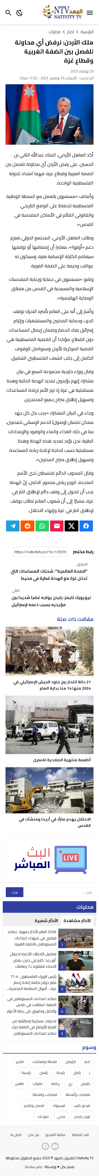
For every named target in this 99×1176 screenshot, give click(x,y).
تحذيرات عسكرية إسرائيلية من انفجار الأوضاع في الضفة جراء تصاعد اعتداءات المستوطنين (34, 1027)
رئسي (77, 1072)
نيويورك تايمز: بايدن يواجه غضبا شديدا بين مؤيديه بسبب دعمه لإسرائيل (51, 597)
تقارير (20, 1061)
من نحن (33, 1134)
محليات (55, 32)
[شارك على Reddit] (27, 526)
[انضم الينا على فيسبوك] (44, 1146)
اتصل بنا (15, 1134)
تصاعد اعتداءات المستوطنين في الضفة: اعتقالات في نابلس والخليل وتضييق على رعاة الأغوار (31, 1005)
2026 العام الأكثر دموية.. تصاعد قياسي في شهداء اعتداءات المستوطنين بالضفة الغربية (31, 938)
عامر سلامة (34, 1166)
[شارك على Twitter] (71, 526)
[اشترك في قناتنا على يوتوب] (54, 1146)
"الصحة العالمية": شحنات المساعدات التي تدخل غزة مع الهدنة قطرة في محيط (48, 571)
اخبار (87, 1061)
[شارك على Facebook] (86, 526)
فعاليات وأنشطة (77, 1094)
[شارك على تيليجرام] (12, 526)
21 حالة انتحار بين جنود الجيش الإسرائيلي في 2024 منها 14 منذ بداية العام (52, 685)
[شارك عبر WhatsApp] (42, 526)
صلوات (37, 1083)
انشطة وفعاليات (44, 1061)
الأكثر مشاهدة (77, 921)
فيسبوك (59, 1105)
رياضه (55, 1083)
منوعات (43, 1116)
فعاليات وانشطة (44, 1094)
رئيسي (43, 1072)
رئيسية (26, 1072)
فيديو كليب (81, 1105)
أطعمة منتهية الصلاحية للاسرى (62, 759)
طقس (19, 1083)
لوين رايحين (82, 1116)
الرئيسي (70, 1061)
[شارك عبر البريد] (56, 526)
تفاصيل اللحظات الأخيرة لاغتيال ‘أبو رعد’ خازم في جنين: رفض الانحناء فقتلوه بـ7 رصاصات (33, 960)
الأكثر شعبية (46, 921)
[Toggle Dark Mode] (20, 12)
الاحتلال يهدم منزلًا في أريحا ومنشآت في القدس (55, 822)
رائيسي (85, 1083)
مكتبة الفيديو (55, 1134)
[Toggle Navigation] (91, 12)
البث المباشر (80, 1134)
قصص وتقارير (34, 1105)
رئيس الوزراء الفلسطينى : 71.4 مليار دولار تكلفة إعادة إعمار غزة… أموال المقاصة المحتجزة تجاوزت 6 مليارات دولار (32, 985)
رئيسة (60, 1072)
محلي (61, 1116)
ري (70, 1083)
